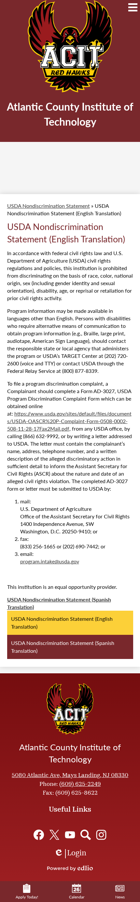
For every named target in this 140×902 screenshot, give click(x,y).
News (120, 897)
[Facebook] (39, 835)
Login (70, 854)
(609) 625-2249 (80, 784)
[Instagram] (101, 835)
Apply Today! (27, 897)
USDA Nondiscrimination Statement (48, 205)
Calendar (76, 897)
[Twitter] (54, 835)
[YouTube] (70, 835)
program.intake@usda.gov (49, 561)
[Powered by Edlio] (70, 868)
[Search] (85, 835)
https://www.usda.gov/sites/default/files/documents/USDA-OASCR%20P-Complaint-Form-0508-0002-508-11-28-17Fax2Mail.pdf (69, 421)
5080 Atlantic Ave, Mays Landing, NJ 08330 (70, 776)
